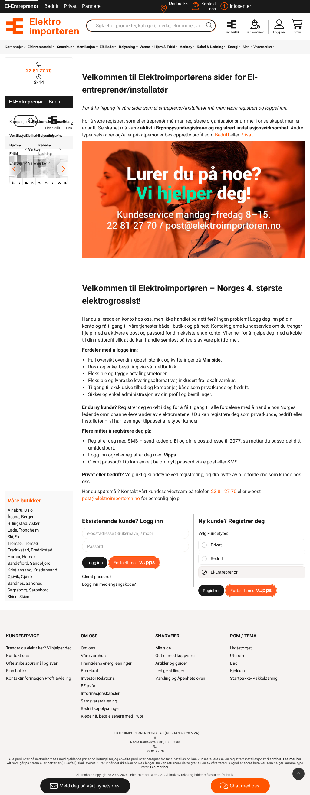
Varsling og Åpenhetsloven (180, 678)
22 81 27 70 (38, 71)
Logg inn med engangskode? (109, 584)
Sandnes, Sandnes (25, 583)
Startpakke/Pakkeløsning (254, 678)
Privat (70, 6)
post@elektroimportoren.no (111, 498)
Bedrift (51, 6)
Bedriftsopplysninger (100, 708)
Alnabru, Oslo (20, 510)
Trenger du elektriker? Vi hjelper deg (39, 648)
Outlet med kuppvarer (175, 655)
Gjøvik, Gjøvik (20, 576)
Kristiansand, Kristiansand (32, 570)
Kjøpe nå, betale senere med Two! (112, 716)
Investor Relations (98, 678)
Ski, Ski (14, 536)
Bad (234, 663)
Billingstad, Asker (24, 523)
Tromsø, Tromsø (23, 543)
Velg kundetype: (213, 533)
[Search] (209, 25)
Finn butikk (16, 670)
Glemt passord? (97, 576)
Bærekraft (90, 670)
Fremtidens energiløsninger (106, 663)
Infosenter (240, 6)
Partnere (91, 6)
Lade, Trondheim (23, 530)
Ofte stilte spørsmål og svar (32, 663)
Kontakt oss (17, 655)
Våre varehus (93, 655)
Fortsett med (126, 562)
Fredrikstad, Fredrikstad (30, 550)
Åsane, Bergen (21, 516)
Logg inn (95, 562)
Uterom (237, 655)
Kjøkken (237, 670)
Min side (163, 648)
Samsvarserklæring (99, 700)
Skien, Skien (18, 596)
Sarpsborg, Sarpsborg (28, 589)
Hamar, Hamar (21, 556)
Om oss (88, 648)
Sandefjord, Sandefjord (29, 563)
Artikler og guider (171, 663)
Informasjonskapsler (100, 693)
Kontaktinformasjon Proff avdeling (38, 678)
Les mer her (292, 759)
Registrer (211, 590)
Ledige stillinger (169, 670)
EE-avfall (89, 685)
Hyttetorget (241, 648)
